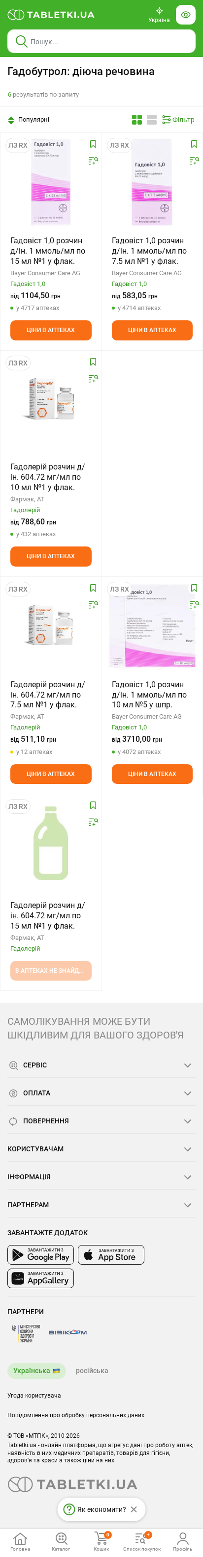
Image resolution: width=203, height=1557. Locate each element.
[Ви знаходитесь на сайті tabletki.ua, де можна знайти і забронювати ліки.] (51, 15)
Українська (31, 1371)
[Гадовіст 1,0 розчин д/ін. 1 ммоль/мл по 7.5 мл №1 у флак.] (152, 182)
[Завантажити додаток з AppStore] (111, 1255)
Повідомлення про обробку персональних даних (75, 1415)
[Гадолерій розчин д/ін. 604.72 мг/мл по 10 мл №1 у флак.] (51, 399)
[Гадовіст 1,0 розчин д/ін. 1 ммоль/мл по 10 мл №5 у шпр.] (152, 626)
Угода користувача (34, 1395)
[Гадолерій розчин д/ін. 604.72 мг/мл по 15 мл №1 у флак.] (51, 843)
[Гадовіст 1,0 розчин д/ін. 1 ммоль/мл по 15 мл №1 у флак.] (51, 182)
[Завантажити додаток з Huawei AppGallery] (40, 1278)
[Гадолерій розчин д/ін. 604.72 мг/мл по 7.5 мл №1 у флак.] (51, 626)
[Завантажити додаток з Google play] (40, 1255)
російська (92, 1371)
